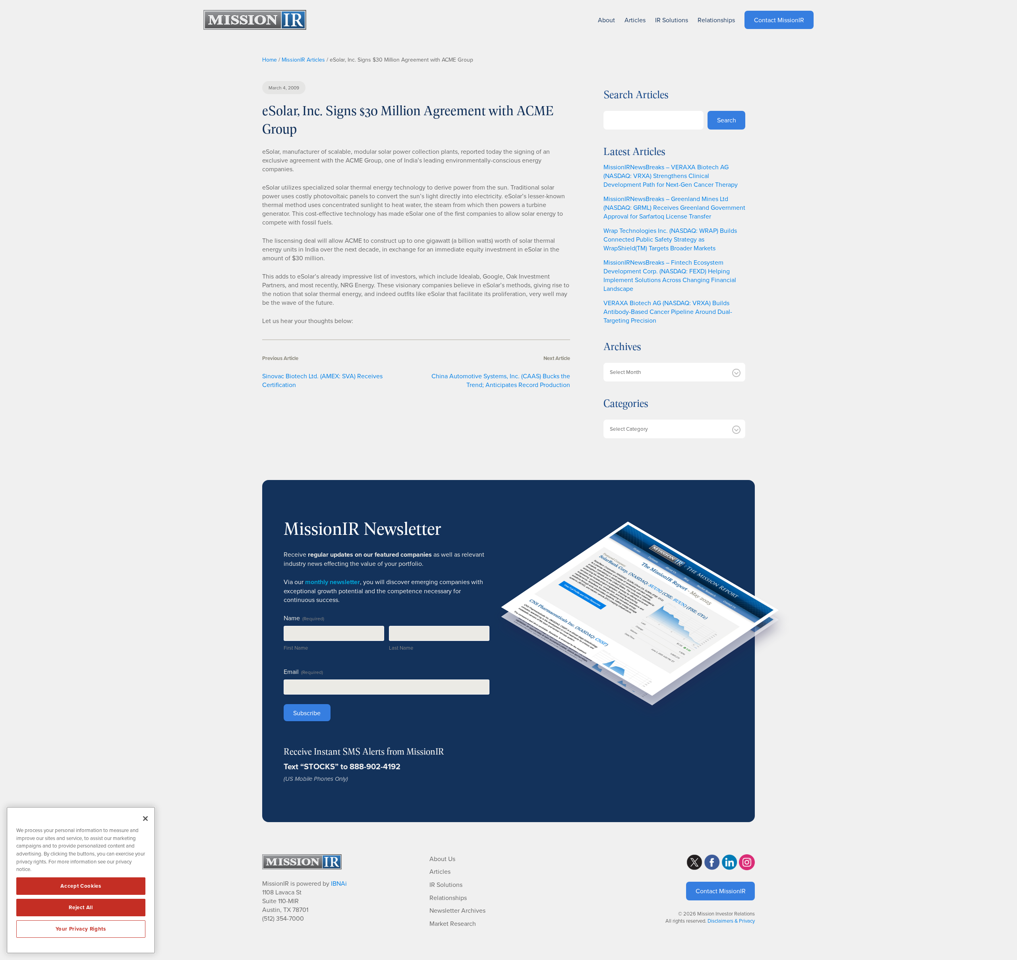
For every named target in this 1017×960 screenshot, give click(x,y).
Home (269, 60)
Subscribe (307, 712)
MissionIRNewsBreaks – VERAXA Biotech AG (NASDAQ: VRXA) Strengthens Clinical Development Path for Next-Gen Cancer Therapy (670, 176)
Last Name (401, 647)
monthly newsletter (332, 581)
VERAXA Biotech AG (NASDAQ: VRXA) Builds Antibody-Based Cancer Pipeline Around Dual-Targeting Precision (667, 311)
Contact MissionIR (721, 890)
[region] (80, 880)
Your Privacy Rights (81, 929)
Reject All (81, 907)
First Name (296, 647)
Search (726, 120)
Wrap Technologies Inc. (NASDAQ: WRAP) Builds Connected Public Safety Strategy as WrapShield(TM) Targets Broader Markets (670, 239)
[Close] (145, 818)
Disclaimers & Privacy (731, 920)
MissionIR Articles (303, 60)
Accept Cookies (80, 886)
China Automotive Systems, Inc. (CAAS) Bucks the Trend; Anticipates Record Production (500, 380)
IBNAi (339, 883)
